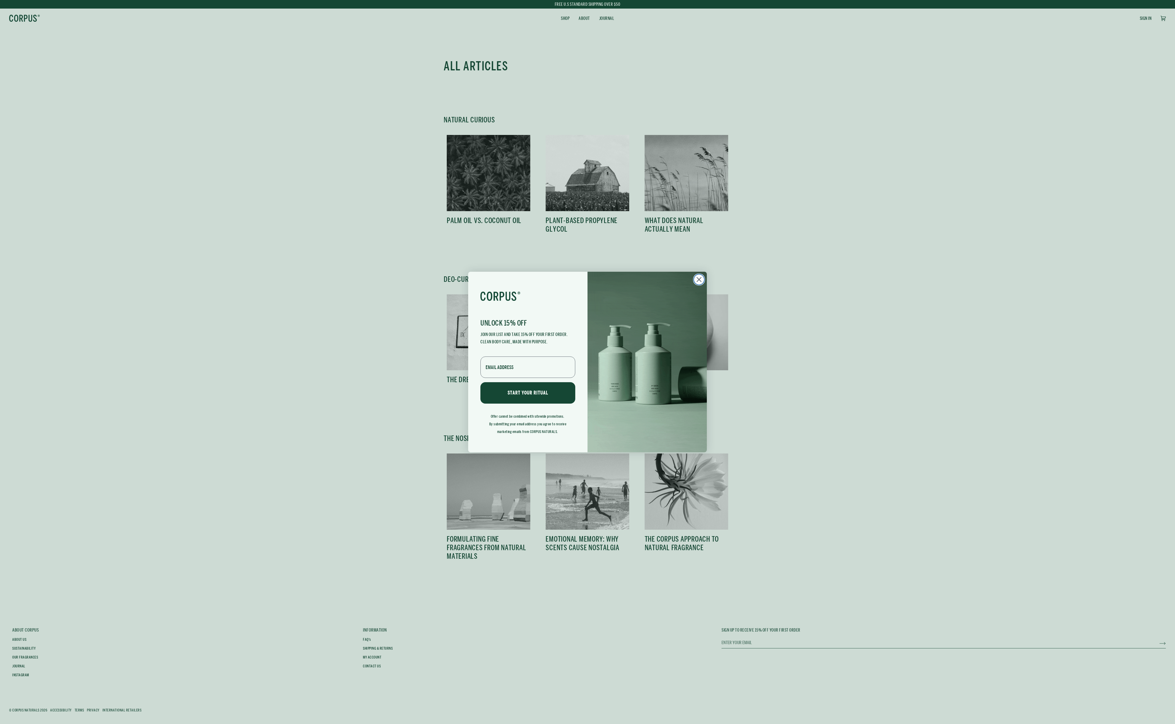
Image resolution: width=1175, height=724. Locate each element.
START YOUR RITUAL (528, 393)
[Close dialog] (699, 279)
